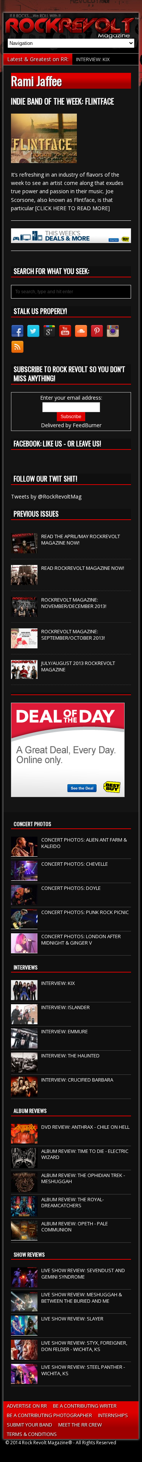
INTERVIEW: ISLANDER (65, 1007)
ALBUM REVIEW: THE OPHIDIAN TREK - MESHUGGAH (83, 1178)
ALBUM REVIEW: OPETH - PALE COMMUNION (74, 1226)
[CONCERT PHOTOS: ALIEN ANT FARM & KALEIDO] (24, 852)
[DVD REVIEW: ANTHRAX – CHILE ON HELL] (24, 1139)
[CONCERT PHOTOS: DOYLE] (24, 900)
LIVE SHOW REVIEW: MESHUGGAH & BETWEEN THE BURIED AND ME (81, 1297)
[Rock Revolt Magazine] (70, 25)
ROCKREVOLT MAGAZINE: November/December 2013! (73, 602)
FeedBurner (87, 425)
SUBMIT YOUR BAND (29, 1424)
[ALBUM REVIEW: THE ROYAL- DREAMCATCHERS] (24, 1212)
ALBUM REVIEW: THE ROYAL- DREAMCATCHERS (72, 1202)
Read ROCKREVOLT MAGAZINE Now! (82, 568)
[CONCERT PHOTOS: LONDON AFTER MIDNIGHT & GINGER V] (24, 949)
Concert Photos (32, 824)
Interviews (25, 967)
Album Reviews (30, 1110)
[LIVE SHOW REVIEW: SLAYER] (24, 1331)
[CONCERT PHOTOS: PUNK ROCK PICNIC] (24, 925)
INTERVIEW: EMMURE (64, 1031)
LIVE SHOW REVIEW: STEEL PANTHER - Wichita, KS (83, 1370)
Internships (113, 1415)
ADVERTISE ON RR (27, 1405)
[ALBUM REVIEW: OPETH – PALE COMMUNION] (24, 1236)
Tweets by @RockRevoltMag (46, 496)
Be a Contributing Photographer (49, 1415)
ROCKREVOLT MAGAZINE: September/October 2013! (73, 634)
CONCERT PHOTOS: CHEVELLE (74, 863)
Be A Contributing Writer (85, 1405)
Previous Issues (36, 514)
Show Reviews (29, 1254)
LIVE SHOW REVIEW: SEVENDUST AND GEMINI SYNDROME (83, 1273)
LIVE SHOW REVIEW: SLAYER (72, 1318)
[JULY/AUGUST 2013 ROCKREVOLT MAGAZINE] (24, 674)
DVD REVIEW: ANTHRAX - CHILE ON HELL (85, 1126)
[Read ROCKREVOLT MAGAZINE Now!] (24, 580)
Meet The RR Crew (80, 1424)
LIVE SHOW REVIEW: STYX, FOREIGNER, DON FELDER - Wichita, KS (84, 1346)
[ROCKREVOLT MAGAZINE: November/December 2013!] (24, 612)
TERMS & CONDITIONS (32, 1434)
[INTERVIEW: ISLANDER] (24, 1020)
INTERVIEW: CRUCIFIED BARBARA (77, 1079)
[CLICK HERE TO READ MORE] (72, 208)
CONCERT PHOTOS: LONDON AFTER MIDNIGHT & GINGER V (81, 939)
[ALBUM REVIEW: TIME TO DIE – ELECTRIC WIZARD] (24, 1163)
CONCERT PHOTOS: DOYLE (71, 888)
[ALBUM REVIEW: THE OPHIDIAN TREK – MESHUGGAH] (24, 1188)
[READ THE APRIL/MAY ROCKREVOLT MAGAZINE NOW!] (24, 549)
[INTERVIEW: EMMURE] (24, 1044)
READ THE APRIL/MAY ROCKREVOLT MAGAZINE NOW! (80, 539)
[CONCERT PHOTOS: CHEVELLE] (24, 876)
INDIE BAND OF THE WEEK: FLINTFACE (62, 101)
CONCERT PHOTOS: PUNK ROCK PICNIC (85, 912)
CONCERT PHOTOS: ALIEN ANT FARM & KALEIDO (84, 842)
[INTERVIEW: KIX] (24, 996)
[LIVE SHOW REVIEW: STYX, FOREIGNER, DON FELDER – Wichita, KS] (24, 1355)
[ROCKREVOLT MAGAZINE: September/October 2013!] (24, 644)
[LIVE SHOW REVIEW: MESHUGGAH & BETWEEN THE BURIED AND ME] (24, 1307)
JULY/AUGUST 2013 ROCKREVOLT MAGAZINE (78, 666)
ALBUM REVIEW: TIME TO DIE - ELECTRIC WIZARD (84, 1154)
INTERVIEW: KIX (93, 59)
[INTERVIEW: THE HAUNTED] (24, 1068)
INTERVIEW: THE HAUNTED (70, 1055)
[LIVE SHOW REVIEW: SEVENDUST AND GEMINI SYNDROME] (24, 1283)
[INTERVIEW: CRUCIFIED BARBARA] (24, 1093)
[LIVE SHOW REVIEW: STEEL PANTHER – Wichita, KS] (24, 1379)
